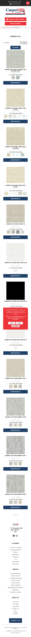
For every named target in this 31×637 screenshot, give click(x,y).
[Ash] (10, 116)
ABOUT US (15, 598)
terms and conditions (13, 317)
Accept (12, 323)
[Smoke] (18, 232)
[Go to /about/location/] (14, 2)
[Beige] (15, 213)
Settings (15, 326)
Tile (11, 27)
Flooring (7, 27)
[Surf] (20, 386)
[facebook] (14, 536)
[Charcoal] (15, 290)
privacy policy (17, 316)
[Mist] (15, 59)
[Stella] (22, 154)
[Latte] (15, 386)
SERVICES (15, 569)
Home (3, 27)
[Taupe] (20, 425)
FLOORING (15, 543)
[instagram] (17, 536)
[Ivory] (15, 425)
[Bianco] (15, 116)
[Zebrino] (25, 193)
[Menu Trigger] (27, 3)
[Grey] (13, 232)
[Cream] (15, 368)
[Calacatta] (19, 116)
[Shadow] (18, 77)
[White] (22, 232)
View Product (16, 83)
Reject (19, 323)
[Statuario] (24, 116)
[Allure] (15, 97)
